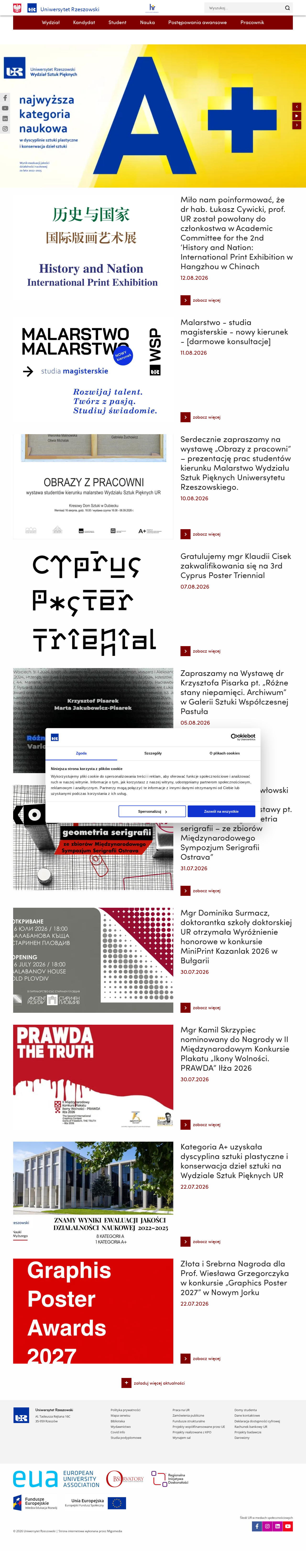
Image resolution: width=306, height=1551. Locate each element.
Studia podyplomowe (126, 1437)
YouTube (288, 1526)
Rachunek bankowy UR (251, 1426)
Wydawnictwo (121, 1426)
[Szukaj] (287, 7)
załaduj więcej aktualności (159, 1383)
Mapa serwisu (120, 1415)
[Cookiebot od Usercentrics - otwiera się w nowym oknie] (234, 737)
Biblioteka (118, 1421)
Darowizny (242, 1437)
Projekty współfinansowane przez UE (199, 1426)
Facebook (257, 1526)
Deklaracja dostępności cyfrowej (257, 1421)
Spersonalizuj (149, 811)
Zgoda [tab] (81, 753)
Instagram (267, 1526)
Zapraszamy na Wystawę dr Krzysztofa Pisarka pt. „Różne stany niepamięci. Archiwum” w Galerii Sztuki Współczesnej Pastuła (234, 692)
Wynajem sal (182, 1437)
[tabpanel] (153, 116)
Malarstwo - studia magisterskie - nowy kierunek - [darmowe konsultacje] (234, 331)
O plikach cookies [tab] (225, 753)
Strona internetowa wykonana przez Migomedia (90, 1531)
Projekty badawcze (248, 1432)
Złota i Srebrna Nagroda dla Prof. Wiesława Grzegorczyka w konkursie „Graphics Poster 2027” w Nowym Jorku (234, 1277)
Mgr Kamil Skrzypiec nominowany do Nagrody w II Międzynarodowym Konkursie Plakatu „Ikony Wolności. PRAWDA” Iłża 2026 (235, 1048)
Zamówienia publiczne (188, 1415)
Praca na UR (181, 1410)
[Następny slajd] (296, 125)
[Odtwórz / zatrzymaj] (296, 116)
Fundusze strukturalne (189, 1421)
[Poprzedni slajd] (296, 107)
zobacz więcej (200, 301)
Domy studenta (246, 1410)
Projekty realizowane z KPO (192, 1432)
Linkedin (278, 1526)
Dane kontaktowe (247, 1415)
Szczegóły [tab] (153, 753)
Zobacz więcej (28, 114)
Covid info (118, 1432)
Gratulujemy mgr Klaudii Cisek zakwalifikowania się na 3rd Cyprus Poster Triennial (235, 565)
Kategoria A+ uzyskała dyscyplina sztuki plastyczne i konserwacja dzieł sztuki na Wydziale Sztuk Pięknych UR (234, 1160)
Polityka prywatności (125, 1410)
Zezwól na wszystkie (221, 811)
